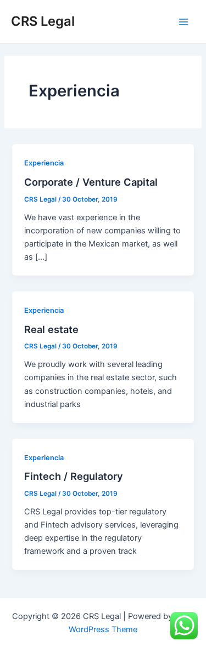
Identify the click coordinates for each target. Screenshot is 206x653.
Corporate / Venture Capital (91, 182)
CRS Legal (43, 21)
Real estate (51, 329)
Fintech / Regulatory (73, 476)
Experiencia (44, 163)
